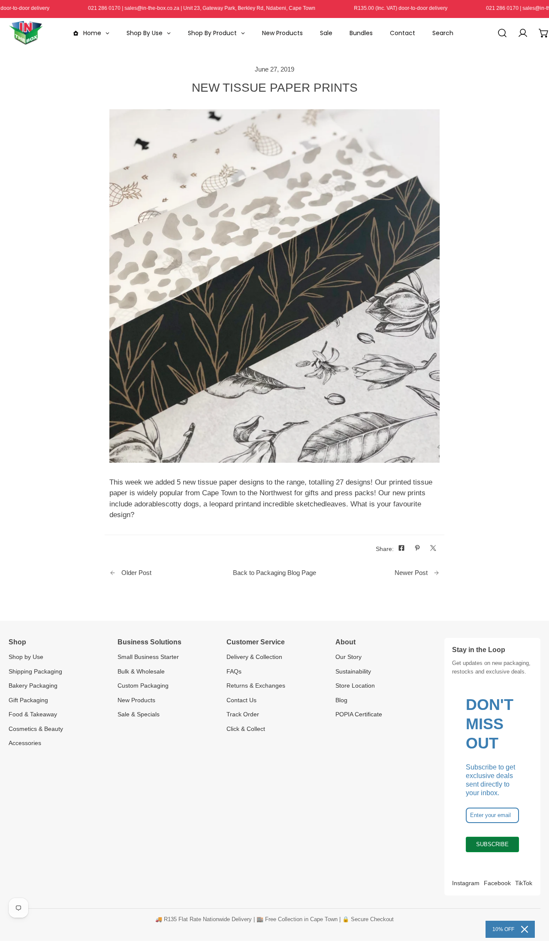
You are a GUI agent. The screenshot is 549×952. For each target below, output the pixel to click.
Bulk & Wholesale (141, 671)
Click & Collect (245, 728)
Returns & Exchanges (255, 685)
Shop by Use (26, 656)
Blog (341, 700)
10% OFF (503, 929)
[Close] (524, 929)
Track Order (242, 714)
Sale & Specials (139, 714)
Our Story (348, 656)
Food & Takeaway (33, 714)
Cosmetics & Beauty (36, 728)
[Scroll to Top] (532, 905)
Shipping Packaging (35, 671)
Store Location (355, 685)
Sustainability (353, 671)
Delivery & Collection (254, 656)
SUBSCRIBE (492, 844)
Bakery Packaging (33, 685)
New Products (136, 700)
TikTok (523, 883)
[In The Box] (25, 33)
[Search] (502, 33)
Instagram (466, 883)
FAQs (233, 671)
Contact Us (241, 700)
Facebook (497, 883)
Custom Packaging (143, 685)
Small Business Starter (148, 656)
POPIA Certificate (358, 714)
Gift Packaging (28, 700)
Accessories (25, 742)
